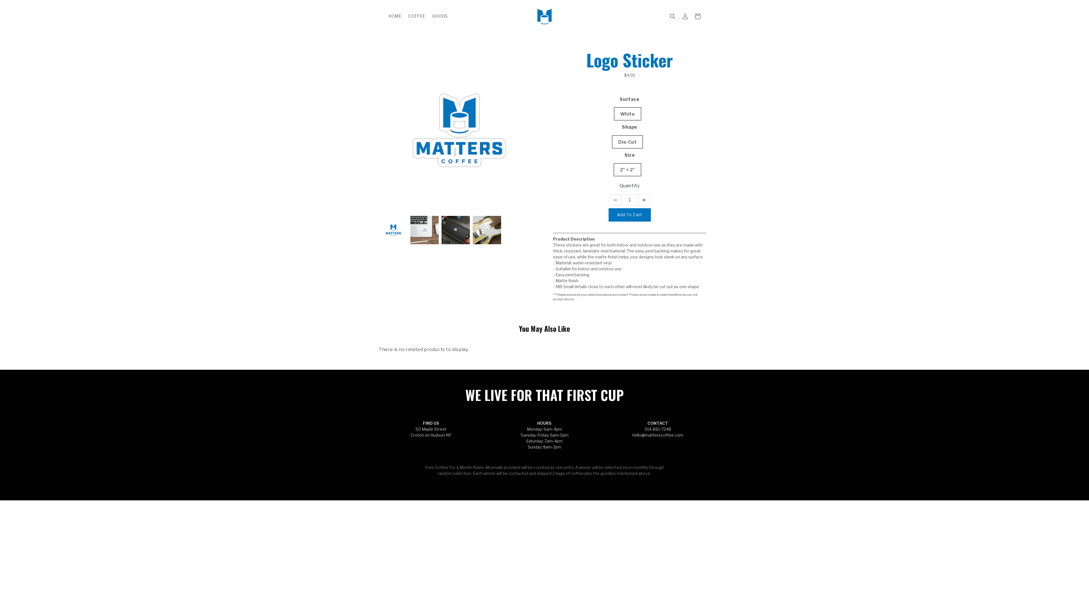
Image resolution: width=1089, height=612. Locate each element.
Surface (629, 99)
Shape (629, 127)
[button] (672, 16)
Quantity (630, 185)
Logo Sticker (629, 60)
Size (629, 155)
